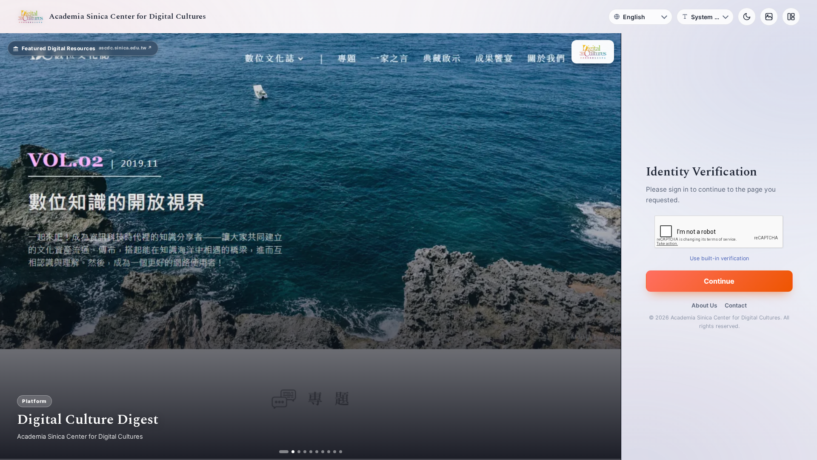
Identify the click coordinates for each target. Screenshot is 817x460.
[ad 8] (325, 451)
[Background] (769, 17)
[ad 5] (307, 451)
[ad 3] (295, 451)
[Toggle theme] (747, 17)
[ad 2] (289, 451)
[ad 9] (331, 451)
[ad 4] (301, 451)
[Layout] (791, 17)
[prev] (15, 246)
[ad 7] (319, 451)
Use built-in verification (719, 258)
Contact (736, 305)
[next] (605, 246)
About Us (704, 305)
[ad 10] (337, 451)
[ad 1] (283, 451)
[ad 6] (313, 451)
